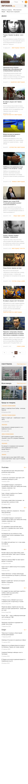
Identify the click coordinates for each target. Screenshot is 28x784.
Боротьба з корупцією (13, 11)
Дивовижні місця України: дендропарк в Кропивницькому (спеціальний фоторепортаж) (12, 69)
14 (20, 352)
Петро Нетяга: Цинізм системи (12, 268)
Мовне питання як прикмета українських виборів (11, 135)
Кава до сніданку (7, 10)
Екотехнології (17, 10)
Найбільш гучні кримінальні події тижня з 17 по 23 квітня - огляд (13, 167)
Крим (3, 11)
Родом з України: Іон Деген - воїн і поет (13, 35)
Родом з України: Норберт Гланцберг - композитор (11, 236)
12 (12, 352)
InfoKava (8, 6)
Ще (25, 467)
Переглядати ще (21, 364)
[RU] (11, 2)
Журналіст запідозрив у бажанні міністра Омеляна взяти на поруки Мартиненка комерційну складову (13, 333)
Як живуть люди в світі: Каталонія (13, 301)
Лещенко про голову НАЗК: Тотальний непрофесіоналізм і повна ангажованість (12, 203)
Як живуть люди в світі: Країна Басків (12, 102)
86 (14, 356)
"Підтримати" (5, 2)
